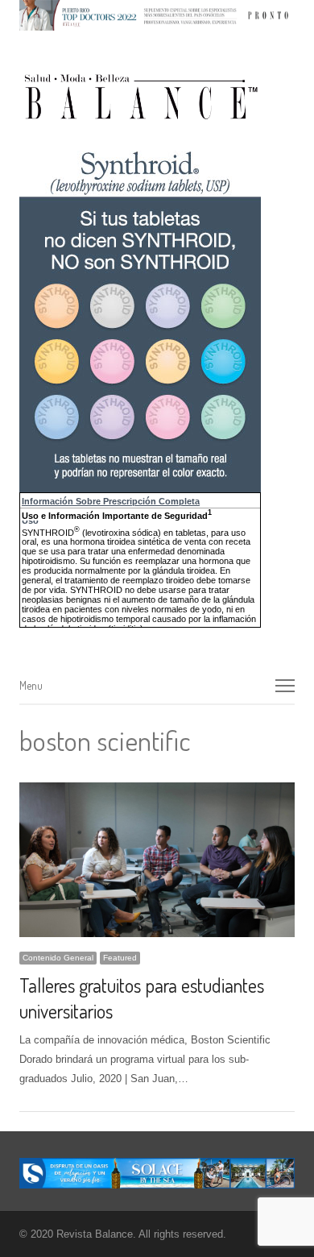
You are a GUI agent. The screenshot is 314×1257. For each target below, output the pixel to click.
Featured (120, 957)
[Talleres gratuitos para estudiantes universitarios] (157, 792)
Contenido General (58, 957)
